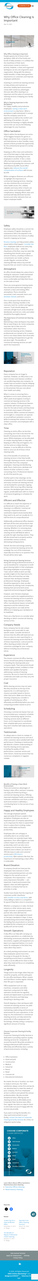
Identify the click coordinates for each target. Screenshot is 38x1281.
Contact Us (24, 6)
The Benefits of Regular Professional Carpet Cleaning (10, 1235)
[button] (33, 1214)
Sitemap (26, 1255)
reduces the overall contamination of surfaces (15, 169)
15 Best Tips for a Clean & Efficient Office (9, 1222)
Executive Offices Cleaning (14, 1187)
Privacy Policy (18, 1258)
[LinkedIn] (20, 1264)
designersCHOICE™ (12, 1276)
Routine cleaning (10, 242)
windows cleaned (10, 297)
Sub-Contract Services (18, 1253)
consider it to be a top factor (17, 897)
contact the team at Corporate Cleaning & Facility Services (18, 1118)
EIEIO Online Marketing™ (17, 1274)
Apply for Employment (13, 1255)
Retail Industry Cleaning (14, 1189)
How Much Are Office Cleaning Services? (24, 1222)
